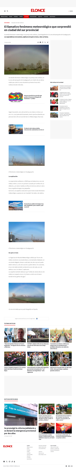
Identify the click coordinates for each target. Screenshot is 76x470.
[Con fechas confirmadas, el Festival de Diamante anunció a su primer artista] (64, 428)
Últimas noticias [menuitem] (4, 16)
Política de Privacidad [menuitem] (54, 447)
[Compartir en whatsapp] (38, 42)
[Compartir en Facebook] (40, 42)
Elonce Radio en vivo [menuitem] (42, 454)
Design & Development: (71, 466)
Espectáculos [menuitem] (52, 16)
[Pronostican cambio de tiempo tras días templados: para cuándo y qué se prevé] (16, 205)
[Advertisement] (38, 385)
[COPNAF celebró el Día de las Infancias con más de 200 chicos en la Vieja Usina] (38, 335)
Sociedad (7, 22)
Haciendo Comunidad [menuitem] (42, 445)
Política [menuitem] (21, 16)
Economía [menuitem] (46, 16)
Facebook (4, 462)
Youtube (14, 462)
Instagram (9, 462)
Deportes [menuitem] (40, 16)
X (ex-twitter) (6, 462)
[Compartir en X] (45, 42)
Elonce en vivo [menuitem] (41, 453)
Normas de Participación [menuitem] (55, 450)
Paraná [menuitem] (10, 16)
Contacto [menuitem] (52, 451)
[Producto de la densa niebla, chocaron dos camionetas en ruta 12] (16, 129)
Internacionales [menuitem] (33, 16)
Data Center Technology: (68, 466)
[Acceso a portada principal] (38, 10)
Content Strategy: (66, 466)
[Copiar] (43, 42)
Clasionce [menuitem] (40, 451)
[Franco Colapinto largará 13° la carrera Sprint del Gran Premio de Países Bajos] (15, 359)
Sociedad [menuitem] (26, 16)
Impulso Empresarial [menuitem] (42, 447)
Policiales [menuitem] (16, 16)
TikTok (12, 462)
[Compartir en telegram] (48, 42)
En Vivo (71, 11)
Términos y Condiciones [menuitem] (55, 448)
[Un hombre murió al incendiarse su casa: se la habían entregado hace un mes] (54, 108)
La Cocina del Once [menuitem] (42, 448)
